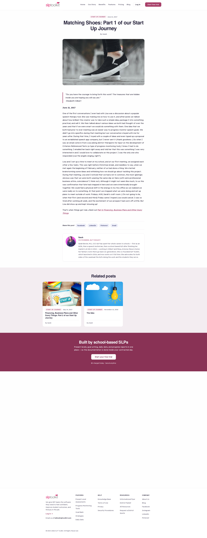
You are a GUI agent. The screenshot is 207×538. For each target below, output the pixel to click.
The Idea (90, 313)
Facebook (81, 225)
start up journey (98, 17)
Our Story (92, 4)
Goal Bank (79, 512)
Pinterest (104, 225)
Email (114, 225)
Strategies (80, 516)
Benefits (102, 4)
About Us (145, 499)
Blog (128, 4)
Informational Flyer (127, 499)
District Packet (125, 503)
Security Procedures (106, 510)
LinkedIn (92, 225)
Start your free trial (103, 357)
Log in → (49, 514)
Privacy (100, 507)
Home (82, 4)
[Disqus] (103, 401)
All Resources (125, 507)
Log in (137, 4)
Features (111, 4)
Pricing (121, 4)
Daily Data (79, 520)
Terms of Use (103, 503)
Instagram (146, 510)
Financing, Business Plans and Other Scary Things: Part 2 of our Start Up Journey (61, 315)
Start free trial (153, 4)
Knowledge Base (104, 499)
